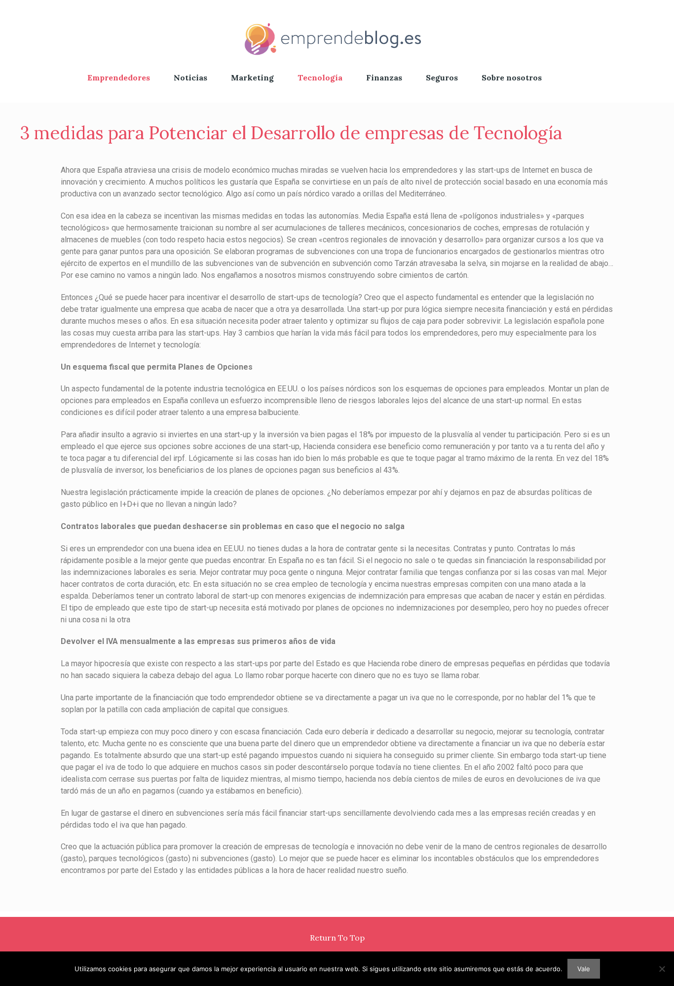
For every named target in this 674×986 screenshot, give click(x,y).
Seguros (442, 77)
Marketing (252, 77)
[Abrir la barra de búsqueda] (582, 77)
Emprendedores (118, 77)
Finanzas (384, 77)
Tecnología (320, 77)
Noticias (190, 77)
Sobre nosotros (512, 77)
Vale (583, 969)
